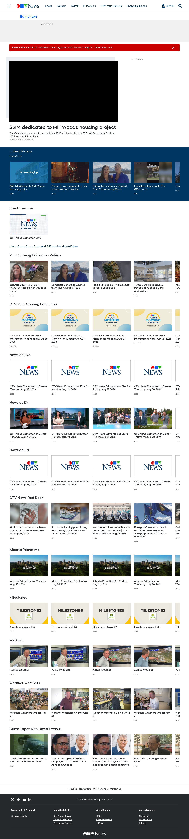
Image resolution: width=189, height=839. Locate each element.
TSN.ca (100, 823)
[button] (174, 178)
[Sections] (9, 6)
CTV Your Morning (111, 6)
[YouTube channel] (24, 799)
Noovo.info (144, 816)
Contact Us (115, 789)
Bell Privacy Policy (62, 816)
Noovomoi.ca (145, 819)
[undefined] (29, 178)
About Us (72, 789)
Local (48, 6)
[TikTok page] (18, 799)
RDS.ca (142, 823)
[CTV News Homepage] (28, 6)
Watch (75, 6)
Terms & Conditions (62, 819)
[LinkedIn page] (30, 799)
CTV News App (100, 789)
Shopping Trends (137, 6)
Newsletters (85, 789)
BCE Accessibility (19, 816)
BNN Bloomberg (104, 819)
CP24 (99, 816)
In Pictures (89, 6)
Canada (61, 6)
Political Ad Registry (63, 823)
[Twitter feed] (12, 799)
